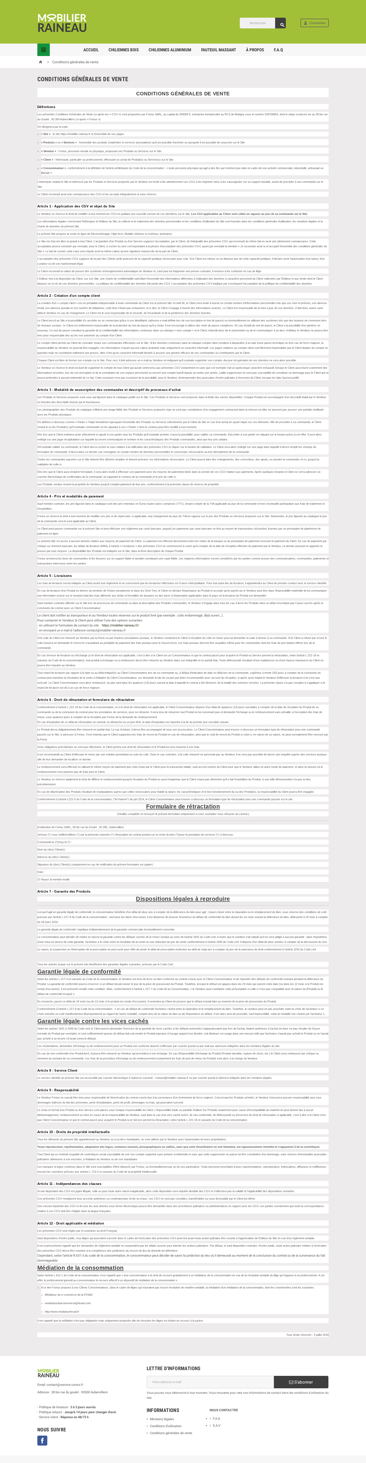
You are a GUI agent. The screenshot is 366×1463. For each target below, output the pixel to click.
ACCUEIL (91, 49)
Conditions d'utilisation (166, 1426)
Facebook (42, 1441)
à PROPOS (255, 49)
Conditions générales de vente (171, 1433)
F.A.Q (278, 49)
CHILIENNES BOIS (124, 49)
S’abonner (303, 1382)
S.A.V (216, 1425)
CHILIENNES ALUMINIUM (170, 49)
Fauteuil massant (218, 49)
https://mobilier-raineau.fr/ (120, 625)
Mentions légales (162, 1419)
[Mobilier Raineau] (62, 22)
